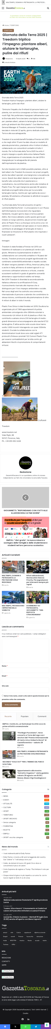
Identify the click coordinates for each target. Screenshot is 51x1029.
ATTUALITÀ (7, 804)
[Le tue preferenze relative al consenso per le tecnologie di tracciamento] (47, 1025)
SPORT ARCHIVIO (10, 819)
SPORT (6, 811)
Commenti (42, 716)
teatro (45, 940)
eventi (13, 936)
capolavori (27, 932)
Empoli (5, 936)
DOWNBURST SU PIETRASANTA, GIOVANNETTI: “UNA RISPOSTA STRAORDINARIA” (34, 610)
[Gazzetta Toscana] (25, 16)
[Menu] (3, 8)
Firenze (20, 936)
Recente (8, 716)
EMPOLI (6, 834)
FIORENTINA (8, 826)
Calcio (18, 932)
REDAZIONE (6, 958)
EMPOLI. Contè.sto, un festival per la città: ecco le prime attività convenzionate (24, 725)
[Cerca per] (48, 8)
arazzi (5, 932)
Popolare (24, 716)
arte (12, 932)
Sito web (5, 686)
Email (4, 676)
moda (5, 940)
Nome (5, 666)
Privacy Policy (8, 971)
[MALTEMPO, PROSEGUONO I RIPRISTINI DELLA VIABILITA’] (13, 597)
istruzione (40, 936)
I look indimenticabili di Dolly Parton (16, 853)
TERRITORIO (14, 25)
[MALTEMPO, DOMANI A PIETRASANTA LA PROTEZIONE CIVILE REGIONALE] (13, 567)
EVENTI (6, 800)
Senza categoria (9, 822)
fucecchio (30, 936)
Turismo (5, 944)
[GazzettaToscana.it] (15, 7)
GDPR (4, 965)
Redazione (9, 59)
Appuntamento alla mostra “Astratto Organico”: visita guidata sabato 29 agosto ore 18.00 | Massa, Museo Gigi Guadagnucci (33, 774)
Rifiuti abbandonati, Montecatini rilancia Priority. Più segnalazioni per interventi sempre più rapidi (37, 580)
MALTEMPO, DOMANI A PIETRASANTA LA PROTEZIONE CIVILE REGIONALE (11, 578)
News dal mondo (10, 846)
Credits (25, 1013)
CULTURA (7, 807)
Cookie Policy (8, 977)
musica (22, 940)
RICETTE (6, 830)
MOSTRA (13, 940)
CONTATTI (6, 961)
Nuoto (30, 940)
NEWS (5, 796)
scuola (37, 940)
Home (6, 25)
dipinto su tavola (39, 932)
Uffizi (13, 944)
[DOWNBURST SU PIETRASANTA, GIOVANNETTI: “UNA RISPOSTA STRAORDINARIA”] (37, 597)
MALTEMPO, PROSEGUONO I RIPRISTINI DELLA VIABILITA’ (13, 608)
